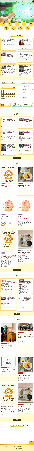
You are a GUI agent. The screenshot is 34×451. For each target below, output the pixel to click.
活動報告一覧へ (17, 419)
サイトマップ (27, 446)
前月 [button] (2, 87)
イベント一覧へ (17, 270)
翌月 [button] (14, 87)
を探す (10, 25)
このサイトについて (3, 1)
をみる (17, 25)
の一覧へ (3, 25)
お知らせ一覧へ (17, 158)
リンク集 (22, 446)
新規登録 (8, 1)
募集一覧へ (17, 313)
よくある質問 (14, 446)
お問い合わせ (13, 1)
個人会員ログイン (18, 1)
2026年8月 (8, 87)
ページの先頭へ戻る (31, 443)
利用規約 (18, 446)
